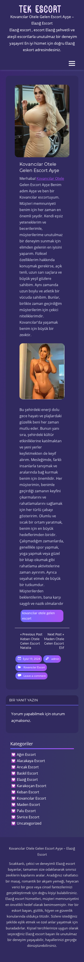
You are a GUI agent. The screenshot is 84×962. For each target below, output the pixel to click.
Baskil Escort (27, 773)
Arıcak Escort (28, 767)
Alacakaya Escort (31, 760)
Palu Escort (26, 810)
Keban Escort (28, 792)
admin (55, 659)
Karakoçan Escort (31, 785)
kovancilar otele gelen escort (38, 616)
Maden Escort (28, 804)
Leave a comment (35, 676)
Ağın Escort (26, 754)
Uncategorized (29, 823)
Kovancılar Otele (50, 178)
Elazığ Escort (27, 779)
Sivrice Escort (28, 817)
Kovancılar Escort (34, 667)
